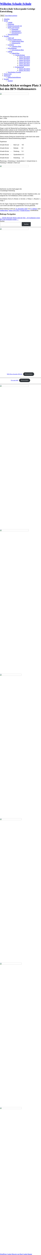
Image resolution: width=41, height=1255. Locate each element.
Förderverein (8, 74)
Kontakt (6, 79)
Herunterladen (28, 374)
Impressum (7, 75)
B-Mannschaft (19, 67)
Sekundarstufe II (16, 33)
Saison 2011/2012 (24, 63)
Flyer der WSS (14, 380)
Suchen (2, 221)
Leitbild (10, 22)
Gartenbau (11, 45)
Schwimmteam (12, 48)
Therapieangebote (13, 34)
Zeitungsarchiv (15, 43)
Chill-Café (11, 38)
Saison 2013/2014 (24, 60)
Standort (10, 81)
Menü (2, 15)
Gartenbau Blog (16, 46)
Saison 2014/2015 (24, 58)
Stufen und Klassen (13, 27)
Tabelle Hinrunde (6, 218)
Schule (6, 21)
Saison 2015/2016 (24, 57)
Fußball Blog (15, 53)
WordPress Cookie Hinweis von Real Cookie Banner (16, 1254)
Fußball (10, 51)
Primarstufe (14, 29)
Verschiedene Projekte (14, 72)
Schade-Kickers (20, 55)
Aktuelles (7, 19)
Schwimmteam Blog (17, 50)
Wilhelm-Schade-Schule (15, 3)
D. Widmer (33, 209)
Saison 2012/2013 (24, 62)
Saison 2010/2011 (24, 65)
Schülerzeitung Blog (17, 41)
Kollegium (11, 24)
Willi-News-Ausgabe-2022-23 (14, 374)
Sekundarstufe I (16, 31)
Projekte (6, 36)
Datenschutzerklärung (14, 77)
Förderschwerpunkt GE (15, 26)
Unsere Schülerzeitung (14, 39)
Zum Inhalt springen (11, 15)
